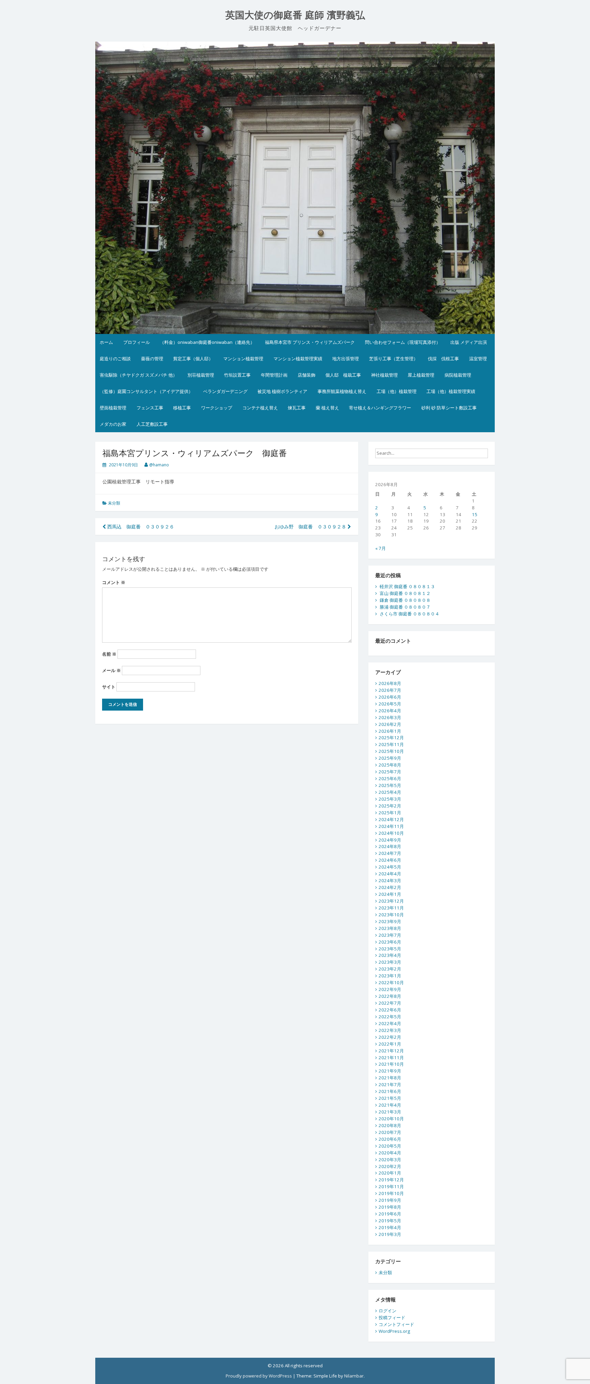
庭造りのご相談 (115, 358)
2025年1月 (390, 813)
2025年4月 (390, 792)
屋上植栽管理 (421, 375)
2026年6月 (390, 697)
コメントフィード (396, 1324)
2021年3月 (390, 1112)
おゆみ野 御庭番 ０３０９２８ (311, 526)
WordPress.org (394, 1331)
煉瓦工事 (297, 408)
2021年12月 (391, 1051)
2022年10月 (391, 982)
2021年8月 (390, 1078)
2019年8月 (390, 1207)
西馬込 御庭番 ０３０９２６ (140, 526)
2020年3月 (390, 1159)
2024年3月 (390, 880)
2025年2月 (390, 806)
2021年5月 (390, 1098)
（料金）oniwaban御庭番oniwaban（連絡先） (207, 342)
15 (474, 514)
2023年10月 (391, 915)
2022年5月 (390, 1017)
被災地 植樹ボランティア (282, 391)
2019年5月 (390, 1221)
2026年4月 (390, 711)
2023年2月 (390, 969)
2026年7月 (390, 690)
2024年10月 (391, 833)
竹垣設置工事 (237, 375)
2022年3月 (390, 1030)
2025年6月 (390, 778)
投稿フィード (392, 1317)
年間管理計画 (274, 375)
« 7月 (380, 548)
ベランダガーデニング (225, 391)
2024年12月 (391, 819)
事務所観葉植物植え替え (342, 391)
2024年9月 (390, 840)
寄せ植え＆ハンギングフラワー (380, 408)
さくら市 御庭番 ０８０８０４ (409, 614)
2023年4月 (390, 955)
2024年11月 (391, 826)
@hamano (159, 465)
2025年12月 (391, 737)
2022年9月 (390, 989)
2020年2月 (390, 1166)
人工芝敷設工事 (152, 424)
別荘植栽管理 (200, 375)
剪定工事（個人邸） (193, 358)
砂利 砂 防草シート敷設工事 (449, 408)
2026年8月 (390, 683)
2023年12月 (391, 901)
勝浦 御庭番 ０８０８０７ (405, 607)
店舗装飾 (306, 375)
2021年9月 (390, 1071)
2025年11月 (391, 744)
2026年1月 (390, 731)
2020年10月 (391, 1119)
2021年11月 (391, 1057)
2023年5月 (390, 949)
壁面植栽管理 (113, 408)
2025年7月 (390, 772)
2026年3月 (390, 717)
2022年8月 (390, 996)
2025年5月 (390, 785)
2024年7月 (390, 853)
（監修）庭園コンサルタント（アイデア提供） (146, 391)
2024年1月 (390, 894)
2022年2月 (390, 1037)
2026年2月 (390, 724)
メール (111, 670)
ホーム (106, 342)
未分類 (114, 503)
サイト (108, 687)
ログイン (387, 1311)
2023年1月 (390, 976)
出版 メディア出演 (468, 342)
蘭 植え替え (327, 408)
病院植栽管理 (458, 375)
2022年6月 (390, 1010)
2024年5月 (390, 867)
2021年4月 (390, 1105)
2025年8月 (390, 765)
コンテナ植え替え (260, 408)
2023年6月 (390, 942)
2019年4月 (390, 1227)
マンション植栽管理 (243, 358)
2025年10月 (391, 751)
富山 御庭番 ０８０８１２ (405, 593)
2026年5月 (390, 704)
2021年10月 (391, 1064)
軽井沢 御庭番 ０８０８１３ (407, 586)
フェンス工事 (150, 408)
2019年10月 (391, 1193)
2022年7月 (390, 1003)
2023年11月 (391, 908)
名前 (109, 654)
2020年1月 (390, 1173)
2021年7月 (390, 1084)
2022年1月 (390, 1044)
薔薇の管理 (152, 358)
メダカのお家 (113, 424)
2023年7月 (390, 935)
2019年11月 (391, 1186)
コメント (113, 582)
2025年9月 (390, 758)
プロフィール (136, 342)
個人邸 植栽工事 (343, 375)
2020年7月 (390, 1132)
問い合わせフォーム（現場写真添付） (402, 342)
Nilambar (354, 1376)
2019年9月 (390, 1200)
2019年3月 (390, 1234)
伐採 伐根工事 (443, 358)
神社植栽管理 (384, 375)
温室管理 (478, 358)
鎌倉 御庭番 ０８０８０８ (405, 600)
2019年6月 (390, 1214)
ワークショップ (216, 408)
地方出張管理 (345, 358)
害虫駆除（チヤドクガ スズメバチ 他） (138, 375)
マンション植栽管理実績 (297, 358)
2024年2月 (390, 887)
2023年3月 (390, 962)
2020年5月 (390, 1146)
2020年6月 (390, 1139)
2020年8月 (390, 1125)
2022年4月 (390, 1023)
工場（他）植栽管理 (397, 391)
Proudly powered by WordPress (259, 1376)
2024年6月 (390, 860)
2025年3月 (390, 799)
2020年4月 (390, 1153)
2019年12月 (391, 1180)
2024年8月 (390, 846)
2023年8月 (390, 928)
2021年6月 (390, 1091)
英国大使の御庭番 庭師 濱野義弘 (295, 15)
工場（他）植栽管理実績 (450, 391)
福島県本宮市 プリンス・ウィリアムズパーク (310, 342)
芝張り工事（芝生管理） (393, 358)
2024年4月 (390, 874)
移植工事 (182, 408)
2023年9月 (390, 921)
